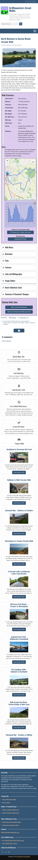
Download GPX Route (20, 239)
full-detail (15, 322)
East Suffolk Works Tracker (9, 843)
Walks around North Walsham (19, 307)
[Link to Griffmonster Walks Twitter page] (30, 1)
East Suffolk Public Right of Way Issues (13, 840)
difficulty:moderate (15, 321)
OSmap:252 (32, 322)
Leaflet (13, 199)
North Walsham (22, 98)
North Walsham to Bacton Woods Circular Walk (16, 40)
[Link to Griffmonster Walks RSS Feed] (33, 1)
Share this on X (23, 317)
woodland (5, 324)
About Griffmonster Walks (9, 799)
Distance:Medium (25, 321)
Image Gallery (10, 280)
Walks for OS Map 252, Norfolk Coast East (19, 311)
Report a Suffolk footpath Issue (10, 809)
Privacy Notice (6, 802)
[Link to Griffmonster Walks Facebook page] (27, 1)
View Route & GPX (19, 472)
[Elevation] (35, 203)
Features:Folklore (7, 322)
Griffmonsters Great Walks (20, 9)
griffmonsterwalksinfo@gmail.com (10, 832)
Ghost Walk (21, 322)
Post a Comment (6, 341)
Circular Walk (6, 321)
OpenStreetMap (26, 199)
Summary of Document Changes (17, 294)
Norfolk (26, 322)
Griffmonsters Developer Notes (10, 825)
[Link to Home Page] (19, 330)
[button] (7, 173)
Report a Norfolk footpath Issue (10, 813)
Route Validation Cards (13, 287)
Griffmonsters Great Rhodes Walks (11, 822)
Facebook (13, 317)
